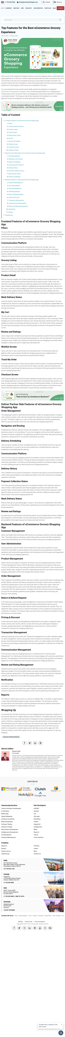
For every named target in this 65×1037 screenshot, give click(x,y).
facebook (14, 927)
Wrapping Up (9, 215)
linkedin (30, 927)
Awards (3, 848)
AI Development (6, 835)
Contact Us (37, 854)
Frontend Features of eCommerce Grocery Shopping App (22, 120)
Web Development (7, 821)
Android (36, 811)
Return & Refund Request (15, 194)
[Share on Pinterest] (40, 743)
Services (16, 8)
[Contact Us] (32, 106)
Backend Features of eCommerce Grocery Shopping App (22, 179)
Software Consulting (7, 819)
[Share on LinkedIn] (35, 743)
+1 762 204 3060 (10, 2)
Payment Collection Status (16, 171)
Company (9, 8)
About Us (4, 846)
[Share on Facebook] (24, 743)
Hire (22, 8)
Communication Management (17, 203)
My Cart (10, 138)
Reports (10, 212)
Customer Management (15, 182)
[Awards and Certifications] (9, 789)
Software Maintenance (8, 837)
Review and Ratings (14, 141)
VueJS (36, 835)
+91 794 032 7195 (9, 869)
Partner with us (6, 851)
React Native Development (9, 829)
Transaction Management (16, 200)
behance (50, 927)
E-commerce (5, 811)
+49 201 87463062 (9, 910)
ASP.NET (36, 808)
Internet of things (6, 827)
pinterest (35, 927)
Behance (59, 2)
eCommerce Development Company (13, 91)
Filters (10, 123)
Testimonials (5, 854)
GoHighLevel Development (9, 832)
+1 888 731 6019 (19, 896)
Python (36, 821)
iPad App (37, 816)
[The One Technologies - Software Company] (3, 8)
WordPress (37, 819)
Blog (54, 8)
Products (28, 8)
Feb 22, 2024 (4, 36)
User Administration (14, 185)
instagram (24, 927)
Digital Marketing (6, 816)
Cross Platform (38, 837)
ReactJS (36, 832)
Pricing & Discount (13, 197)
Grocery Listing (12, 129)
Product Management (14, 188)
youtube (40, 927)
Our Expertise (38, 8)
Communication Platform (16, 126)
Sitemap (20, 921)
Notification (11, 209)
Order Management (14, 156)
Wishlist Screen (13, 144)
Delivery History (13, 168)
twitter (19, 927)
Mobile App (4, 813)
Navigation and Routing (15, 159)
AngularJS (37, 824)
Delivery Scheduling (14, 162)
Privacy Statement (40, 921)
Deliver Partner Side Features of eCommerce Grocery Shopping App (25, 153)
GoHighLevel (38, 827)
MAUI (35, 829)
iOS (35, 813)
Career (36, 848)
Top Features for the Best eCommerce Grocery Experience (30, 30)
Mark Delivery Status (14, 135)
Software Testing (6, 824)
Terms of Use (28, 921)
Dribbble (47, 2)
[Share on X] (30, 743)
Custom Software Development (11, 808)
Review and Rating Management (18, 206)
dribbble (45, 927)
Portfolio (47, 8)
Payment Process (13, 147)
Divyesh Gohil (14, 36)
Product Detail (12, 132)
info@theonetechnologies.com (28, 2)
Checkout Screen (13, 150)
